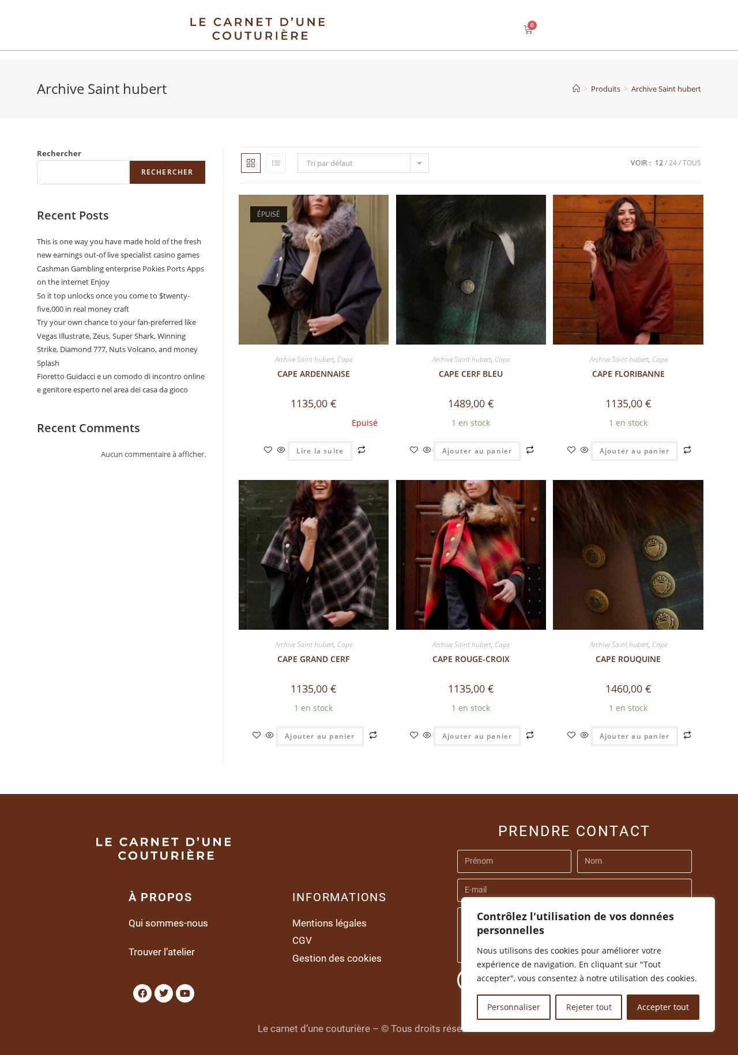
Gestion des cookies (337, 958)
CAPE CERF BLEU (471, 373)
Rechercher (59, 153)
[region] (588, 964)
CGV (302, 940)
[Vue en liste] (276, 163)
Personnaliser (513, 1006)
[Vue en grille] (251, 163)
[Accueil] (576, 89)
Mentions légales (329, 923)
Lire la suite (320, 451)
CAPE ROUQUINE (628, 658)
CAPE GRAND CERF (313, 658)
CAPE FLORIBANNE (628, 373)
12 (659, 163)
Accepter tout (663, 1006)
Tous (692, 163)
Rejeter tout (589, 1006)
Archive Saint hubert (666, 89)
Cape (344, 359)
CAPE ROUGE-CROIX (471, 658)
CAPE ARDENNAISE (313, 373)
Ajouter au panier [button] (477, 451)
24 (673, 163)
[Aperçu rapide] (281, 450)
